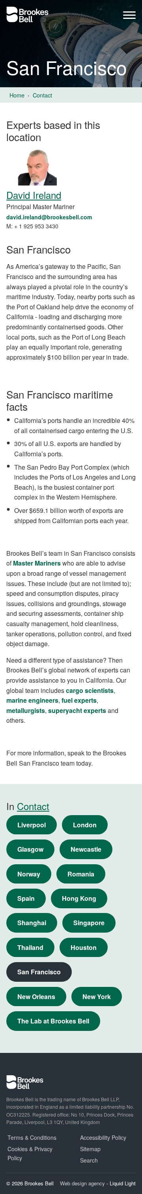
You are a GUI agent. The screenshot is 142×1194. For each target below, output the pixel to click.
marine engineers (32, 700)
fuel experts (79, 700)
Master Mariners (37, 563)
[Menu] (129, 17)
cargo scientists (90, 690)
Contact (33, 806)
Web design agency (83, 1183)
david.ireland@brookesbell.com (49, 217)
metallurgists (25, 710)
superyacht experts (77, 710)
